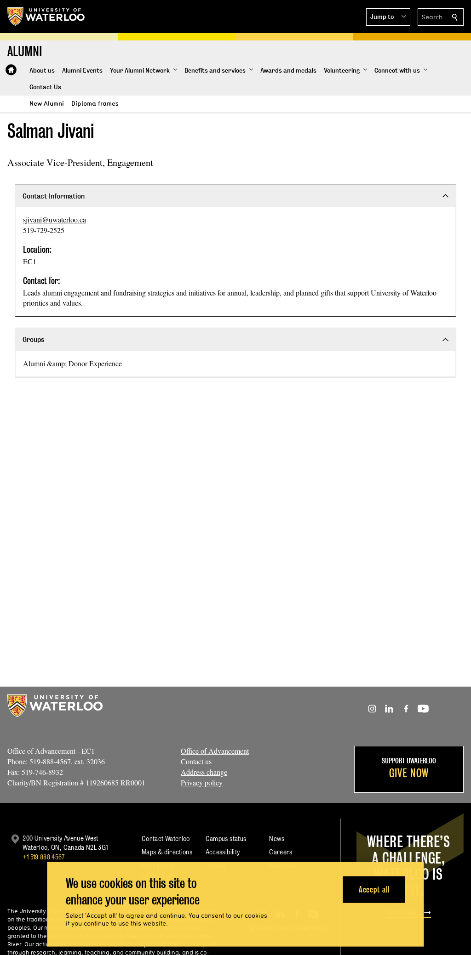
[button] (388, 17)
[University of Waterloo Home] (46, 16)
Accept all (374, 889)
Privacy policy (202, 782)
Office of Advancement (215, 751)
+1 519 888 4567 (44, 857)
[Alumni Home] (11, 69)
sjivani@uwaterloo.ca (54, 219)
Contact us (196, 761)
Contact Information (54, 196)
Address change (204, 772)
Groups (33, 339)
